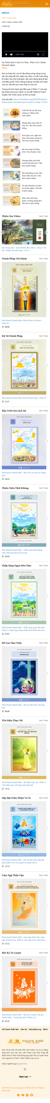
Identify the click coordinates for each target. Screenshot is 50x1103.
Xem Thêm (43, 216)
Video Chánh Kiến (9, 18)
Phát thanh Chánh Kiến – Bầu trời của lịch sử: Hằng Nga (24, 473)
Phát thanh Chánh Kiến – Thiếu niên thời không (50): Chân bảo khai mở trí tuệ (22, 551)
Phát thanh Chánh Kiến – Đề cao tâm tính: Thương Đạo (23, 706)
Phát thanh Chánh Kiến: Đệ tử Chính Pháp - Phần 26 (24, 398)
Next (47, 232)
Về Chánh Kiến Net (10, 1029)
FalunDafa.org (35, 1029)
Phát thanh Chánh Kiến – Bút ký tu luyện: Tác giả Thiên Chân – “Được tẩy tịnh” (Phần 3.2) (22, 1016)
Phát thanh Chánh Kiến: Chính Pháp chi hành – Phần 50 (22, 321)
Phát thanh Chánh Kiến (12, 22)
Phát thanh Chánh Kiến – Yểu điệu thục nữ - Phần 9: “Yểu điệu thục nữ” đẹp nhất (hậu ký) (24, 783)
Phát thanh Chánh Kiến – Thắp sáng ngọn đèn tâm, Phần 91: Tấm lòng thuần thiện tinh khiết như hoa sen (23, 628)
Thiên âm (6, 26)
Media (5, 12)
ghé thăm (23, 1064)
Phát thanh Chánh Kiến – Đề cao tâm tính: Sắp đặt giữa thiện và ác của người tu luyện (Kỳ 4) (23, 861)
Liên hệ (23, 1029)
